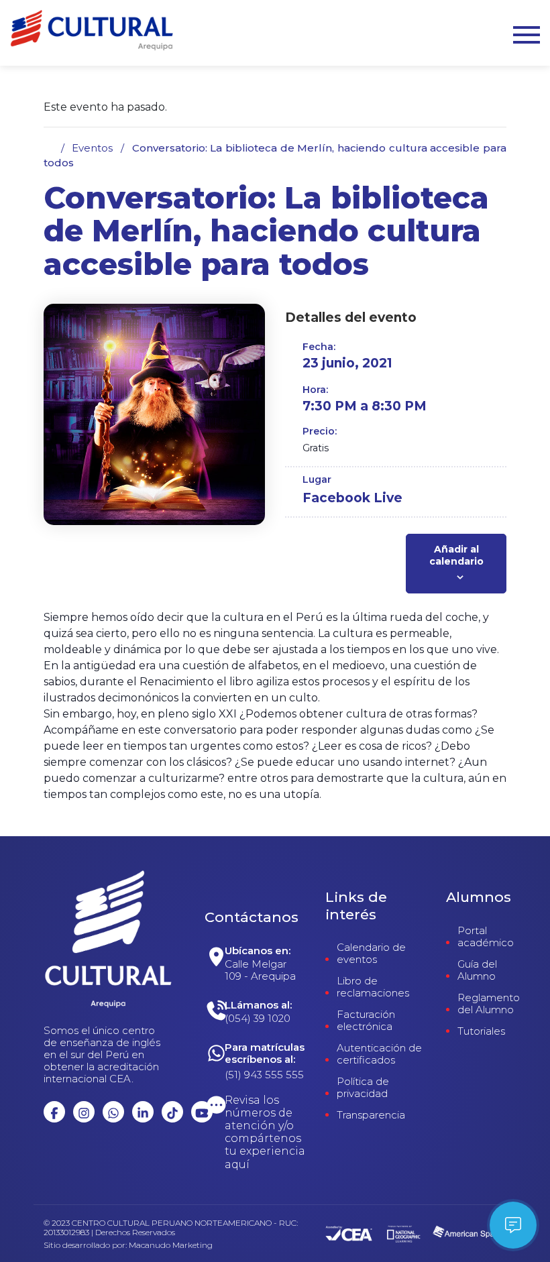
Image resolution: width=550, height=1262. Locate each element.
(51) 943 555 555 (264, 1074)
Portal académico (485, 937)
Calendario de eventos (371, 953)
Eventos (92, 147)
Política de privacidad (363, 1088)
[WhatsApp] (265, 966)
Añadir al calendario (456, 555)
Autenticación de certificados (379, 1054)
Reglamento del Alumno (488, 1004)
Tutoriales (481, 1031)
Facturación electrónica (366, 1021)
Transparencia (371, 1115)
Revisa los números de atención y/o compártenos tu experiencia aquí (265, 1132)
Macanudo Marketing (171, 1245)
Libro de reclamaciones (373, 987)
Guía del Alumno (477, 970)
